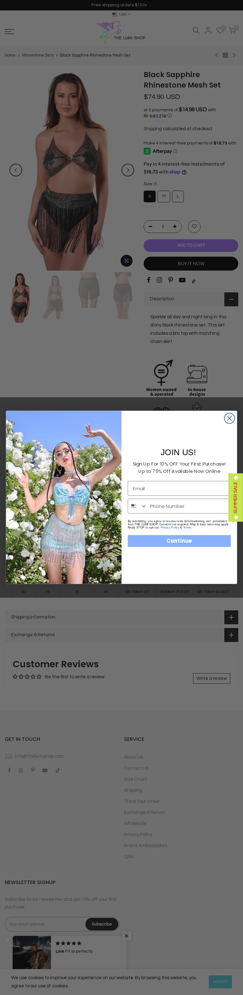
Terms (187, 527)
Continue (179, 541)
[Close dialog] (229, 418)
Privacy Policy (170, 527)
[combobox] (137, 506)
